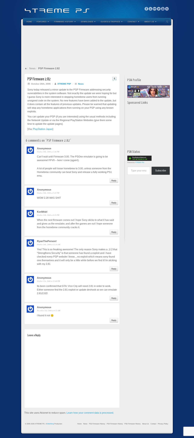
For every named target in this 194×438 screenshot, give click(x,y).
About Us (149, 22)
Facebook (146, 9)
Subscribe (160, 170)
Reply (113, 180)
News (32, 68)
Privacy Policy (163, 424)
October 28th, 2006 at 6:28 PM (48, 215)
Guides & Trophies (110, 22)
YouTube (163, 9)
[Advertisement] (97, 46)
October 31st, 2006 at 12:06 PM (48, 281)
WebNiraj (50, 424)
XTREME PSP (64, 84)
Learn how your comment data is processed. (90, 412)
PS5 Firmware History (132, 424)
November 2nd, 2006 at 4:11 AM (48, 310)
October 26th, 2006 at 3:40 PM (48, 151)
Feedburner (150, 9)
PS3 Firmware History (97, 424)
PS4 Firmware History (115, 424)
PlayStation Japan (43, 129)
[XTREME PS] (97, 8)
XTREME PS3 (139, 162)
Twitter (159, 9)
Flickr (155, 9)
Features (42, 22)
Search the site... (167, 21)
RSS (167, 9)
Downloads (87, 22)
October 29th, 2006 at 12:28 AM (48, 244)
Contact (132, 22)
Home (29, 22)
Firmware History (63, 22)
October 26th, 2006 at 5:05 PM (48, 193)
